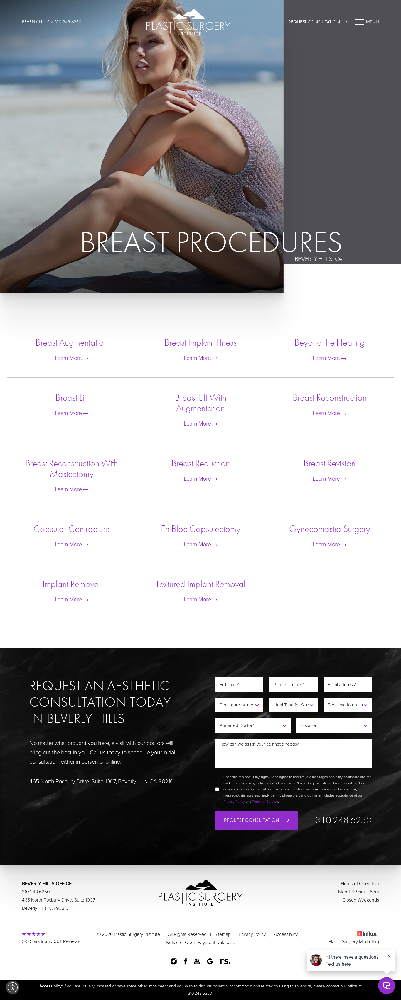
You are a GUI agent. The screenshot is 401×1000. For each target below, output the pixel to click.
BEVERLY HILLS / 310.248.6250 (51, 22)
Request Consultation (314, 22)
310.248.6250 (343, 820)
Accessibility (286, 934)
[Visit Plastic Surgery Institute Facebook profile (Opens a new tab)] (185, 961)
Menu (372, 22)
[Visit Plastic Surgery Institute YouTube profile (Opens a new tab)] (197, 961)
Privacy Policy (234, 802)
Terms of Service (265, 802)
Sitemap (223, 934)
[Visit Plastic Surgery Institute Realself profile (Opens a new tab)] (225, 961)
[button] (12, 987)
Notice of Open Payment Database (200, 942)
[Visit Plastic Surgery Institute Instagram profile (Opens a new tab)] (174, 961)
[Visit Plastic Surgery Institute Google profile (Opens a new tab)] (210, 961)
